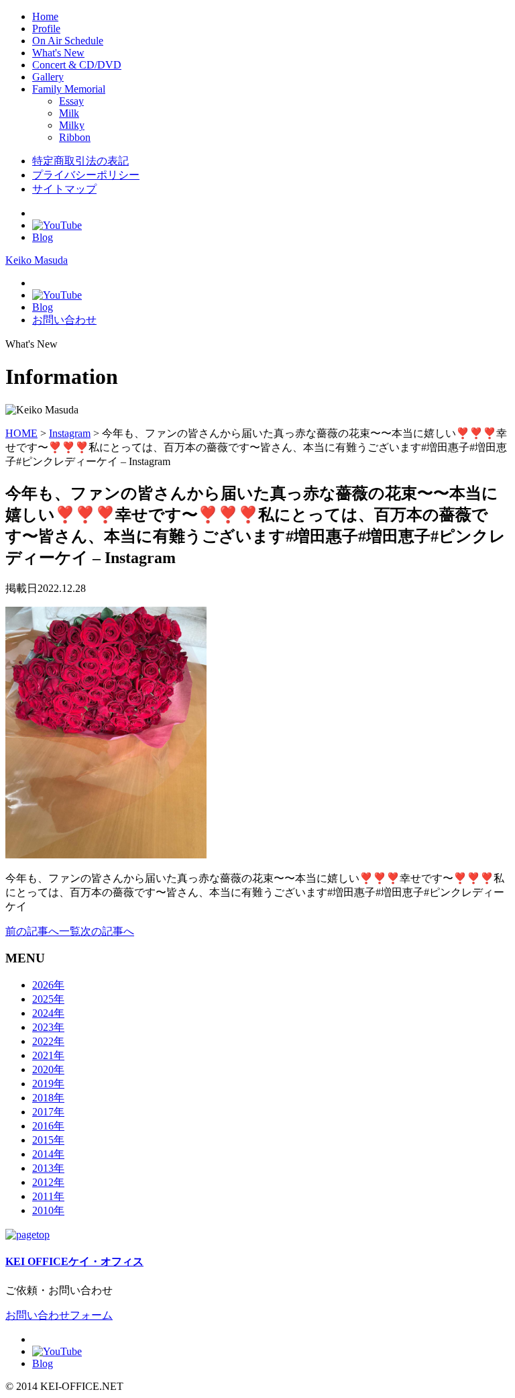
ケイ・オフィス (74, 1261)
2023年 (48, 1027)
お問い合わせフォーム (59, 1315)
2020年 (48, 1069)
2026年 (48, 985)
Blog (42, 237)
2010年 (48, 1210)
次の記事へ (107, 931)
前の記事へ (32, 931)
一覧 (69, 931)
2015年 (48, 1140)
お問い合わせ (64, 320)
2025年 (48, 999)
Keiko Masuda (36, 260)
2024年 (48, 1013)
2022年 (48, 1041)
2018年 (48, 1097)
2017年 (48, 1111)
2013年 (48, 1168)
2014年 (48, 1154)
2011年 (48, 1196)
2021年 (48, 1055)
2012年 (48, 1182)
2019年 (48, 1083)
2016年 (48, 1126)
